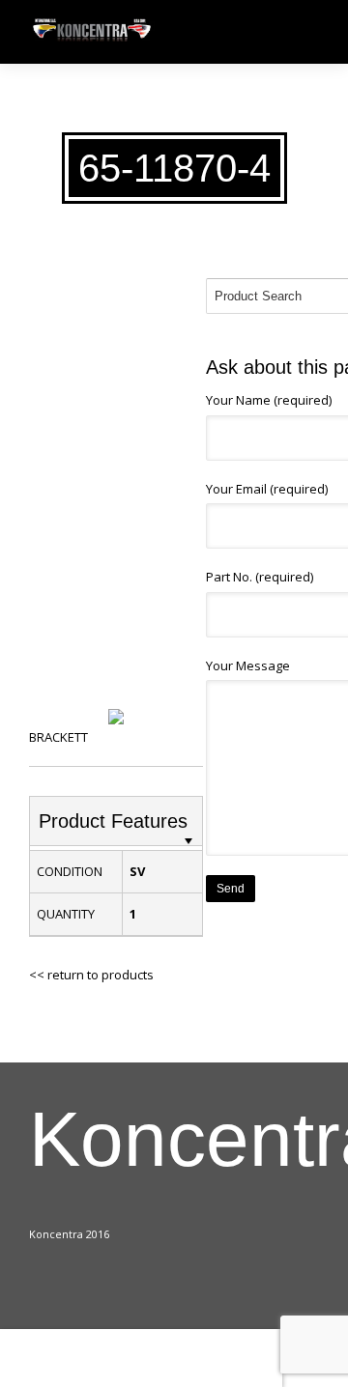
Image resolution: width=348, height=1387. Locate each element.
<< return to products (91, 974)
